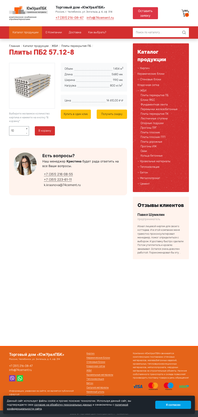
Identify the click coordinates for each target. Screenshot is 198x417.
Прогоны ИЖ (149, 146)
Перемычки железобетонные (159, 109)
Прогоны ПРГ (149, 128)
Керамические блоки (150, 74)
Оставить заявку (145, 13)
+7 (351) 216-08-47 (69, 18)
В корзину (44, 130)
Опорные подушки (152, 123)
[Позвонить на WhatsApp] (20, 378)
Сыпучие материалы (97, 387)
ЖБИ (55, 45)
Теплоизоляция (149, 167)
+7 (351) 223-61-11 (58, 179)
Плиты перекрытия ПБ (76, 45)
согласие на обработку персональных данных (63, 404)
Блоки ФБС (148, 100)
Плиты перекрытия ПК (154, 114)
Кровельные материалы (155, 161)
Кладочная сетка (148, 85)
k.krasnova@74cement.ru (62, 185)
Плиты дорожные (151, 141)
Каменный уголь (95, 391)
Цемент (145, 183)
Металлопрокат (150, 178)
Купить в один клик (76, 114)
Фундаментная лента (154, 104)
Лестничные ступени (154, 118)
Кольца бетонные (152, 155)
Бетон (144, 172)
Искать (184, 32)
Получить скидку (111, 114)
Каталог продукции (36, 45)
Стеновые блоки (150, 79)
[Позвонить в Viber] (12, 378)
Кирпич (144, 68)
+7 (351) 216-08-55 (58, 174)
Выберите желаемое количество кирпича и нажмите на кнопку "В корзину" (29, 117)
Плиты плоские (150, 132)
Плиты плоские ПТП (153, 137)
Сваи (144, 151)
